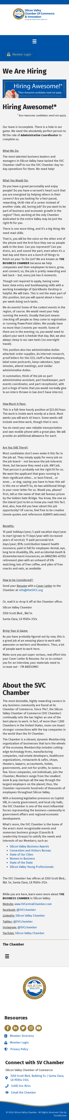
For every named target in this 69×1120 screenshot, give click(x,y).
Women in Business (22, 858)
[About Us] (7, 956)
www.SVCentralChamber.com (33, 904)
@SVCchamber (26, 910)
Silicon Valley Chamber (30, 915)
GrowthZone (60, 1115)
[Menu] (34, 41)
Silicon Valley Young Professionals (32, 867)
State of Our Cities (21, 854)
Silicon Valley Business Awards (29, 846)
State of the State (21, 862)
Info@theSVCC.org (31, 590)
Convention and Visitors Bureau (30, 850)
